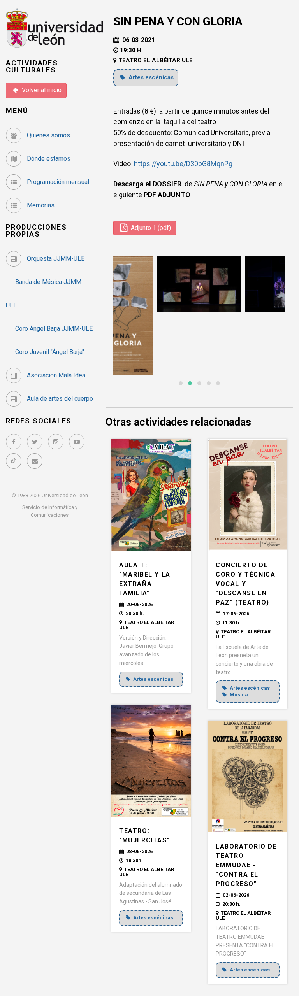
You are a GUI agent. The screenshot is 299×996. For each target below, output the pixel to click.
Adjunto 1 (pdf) (150, 227)
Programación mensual (57, 182)
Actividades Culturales (32, 66)
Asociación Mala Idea (55, 375)
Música (238, 695)
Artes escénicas (150, 77)
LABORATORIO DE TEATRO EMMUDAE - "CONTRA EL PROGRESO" (246, 865)
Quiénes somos (47, 135)
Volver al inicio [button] (41, 90)
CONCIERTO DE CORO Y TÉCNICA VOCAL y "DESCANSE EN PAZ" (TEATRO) (245, 583)
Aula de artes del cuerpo (59, 398)
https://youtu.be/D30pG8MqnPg (183, 164)
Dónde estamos (47, 158)
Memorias (40, 205)
